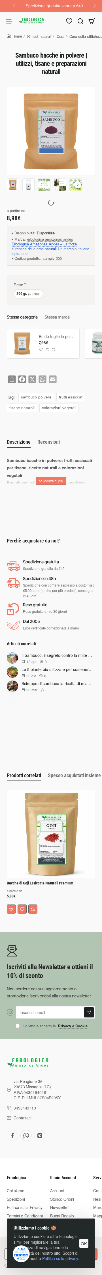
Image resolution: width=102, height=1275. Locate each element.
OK (84, 1243)
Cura (60, 36)
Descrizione (19, 442)
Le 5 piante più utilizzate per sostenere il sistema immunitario (57, 669)
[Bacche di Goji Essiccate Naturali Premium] (51, 834)
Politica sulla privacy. (60, 1258)
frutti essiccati (71, 397)
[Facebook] (12, 1135)
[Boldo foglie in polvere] (22, 343)
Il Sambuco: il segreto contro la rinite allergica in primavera (57, 655)
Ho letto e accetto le (55, 1026)
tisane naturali (22, 407)
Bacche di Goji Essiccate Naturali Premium (40, 883)
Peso (18, 284)
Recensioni (48, 442)
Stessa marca (57, 317)
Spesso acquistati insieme (74, 775)
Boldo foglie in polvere (57, 336)
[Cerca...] (80, 21)
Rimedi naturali (39, 36)
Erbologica (16, 1177)
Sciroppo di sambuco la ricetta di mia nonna (57, 683)
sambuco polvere (36, 397)
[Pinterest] (39, 1135)
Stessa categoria (22, 317)
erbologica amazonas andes (50, 239)
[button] (94, 5)
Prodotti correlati (24, 775)
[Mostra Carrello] (91, 21)
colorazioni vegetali (59, 407)
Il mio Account (63, 1177)
